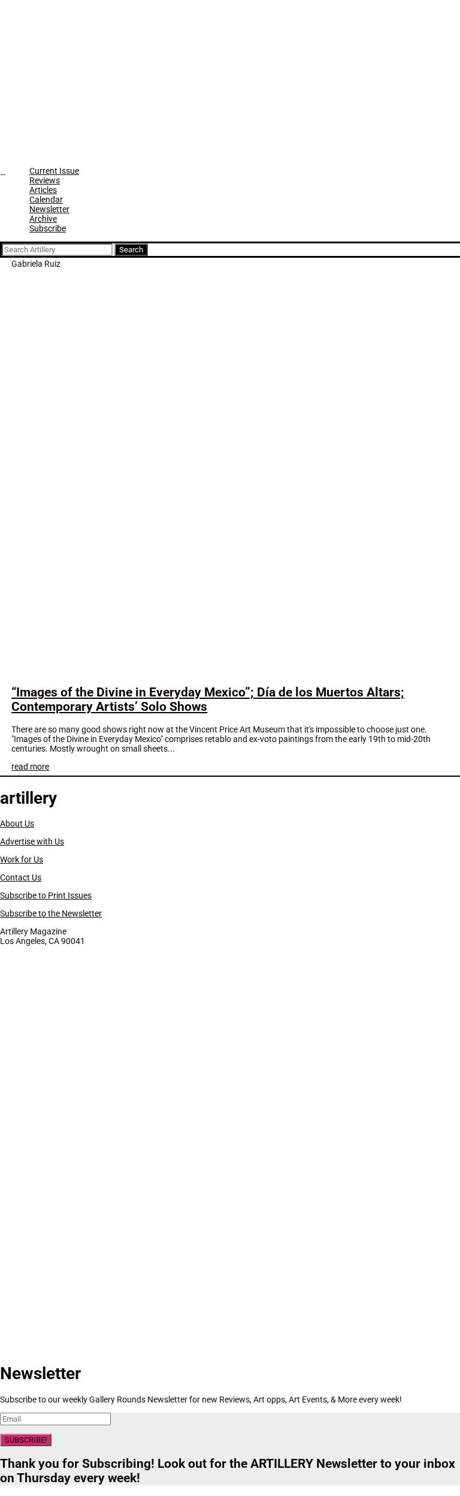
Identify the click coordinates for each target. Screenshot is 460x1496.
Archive (43, 219)
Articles (43, 190)
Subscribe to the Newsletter (51, 913)
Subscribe (47, 228)
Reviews (44, 180)
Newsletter (49, 209)
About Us (17, 823)
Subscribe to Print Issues (46, 895)
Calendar (46, 199)
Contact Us (20, 877)
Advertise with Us (32, 841)
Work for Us (21, 859)
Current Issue (54, 171)
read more (30, 766)
